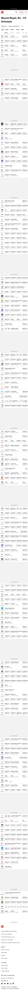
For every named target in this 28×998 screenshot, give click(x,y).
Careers (3, 955)
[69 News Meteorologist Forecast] (4, 907)
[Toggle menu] (26, 12)
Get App (21, 12)
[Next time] (26, 32)
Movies (12, 29)
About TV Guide (5, 949)
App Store (3, 978)
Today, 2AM (3, 26)
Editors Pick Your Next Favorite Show (10, 942)
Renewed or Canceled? (7, 940)
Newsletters (4, 952)
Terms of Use (4, 968)
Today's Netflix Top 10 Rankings (9, 931)
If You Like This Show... (7, 934)
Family (17, 29)
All (2, 29)
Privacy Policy (4, 965)
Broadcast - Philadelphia (13, 26)
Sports (7, 29)
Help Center (4, 958)
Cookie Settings (5, 971)
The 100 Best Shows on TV (8, 937)
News (22, 29)
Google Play (10, 978)
